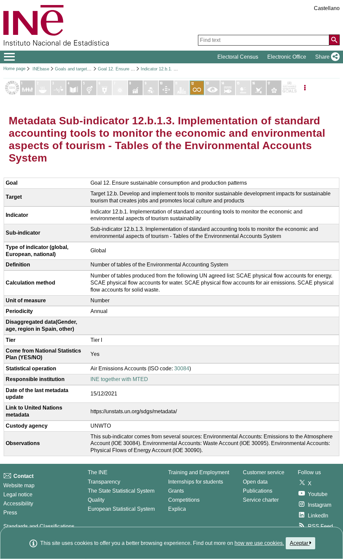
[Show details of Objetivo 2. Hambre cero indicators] (43, 87)
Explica (177, 509)
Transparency (104, 482)
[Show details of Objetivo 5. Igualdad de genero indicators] (89, 87)
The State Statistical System (121, 491)
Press (10, 512)
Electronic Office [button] (286, 57)
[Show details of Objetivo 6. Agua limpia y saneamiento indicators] (104, 87)
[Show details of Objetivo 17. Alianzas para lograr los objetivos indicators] (274, 87)
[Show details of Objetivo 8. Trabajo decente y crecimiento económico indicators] (135, 87)
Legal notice (17, 494)
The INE (98, 472)
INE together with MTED (119, 379)
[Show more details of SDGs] (289, 87)
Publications (257, 491)
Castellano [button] (327, 8)
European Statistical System (121, 509)
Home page (14, 68)
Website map (19, 485)
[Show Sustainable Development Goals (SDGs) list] (12, 87)
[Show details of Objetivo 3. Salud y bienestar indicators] (58, 87)
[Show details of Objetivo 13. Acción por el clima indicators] (212, 87)
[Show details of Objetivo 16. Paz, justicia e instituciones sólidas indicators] (258, 87)
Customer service (263, 472)
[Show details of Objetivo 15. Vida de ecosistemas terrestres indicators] (243, 87)
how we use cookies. (259, 543)
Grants (176, 491)
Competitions (184, 500)
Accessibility (18, 503)
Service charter (261, 500)
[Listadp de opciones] (304, 87)
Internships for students (195, 482)
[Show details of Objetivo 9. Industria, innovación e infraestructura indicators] (150, 87)
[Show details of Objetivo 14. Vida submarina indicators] (227, 87)
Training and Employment (198, 472)
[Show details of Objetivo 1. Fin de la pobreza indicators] (27, 87)
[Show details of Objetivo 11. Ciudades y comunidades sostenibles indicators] (181, 87)
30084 (181, 368)
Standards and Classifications (38, 526)
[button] (326, 57)
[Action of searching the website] (334, 40)
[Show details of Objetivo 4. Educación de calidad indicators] (73, 87)
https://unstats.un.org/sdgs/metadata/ (133, 411)
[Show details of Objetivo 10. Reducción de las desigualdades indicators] (166, 87)
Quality (96, 500)
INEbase (40, 68)
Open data (255, 482)
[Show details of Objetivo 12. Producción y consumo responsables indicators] (197, 87)
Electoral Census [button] (237, 57)
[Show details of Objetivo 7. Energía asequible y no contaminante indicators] (120, 87)
